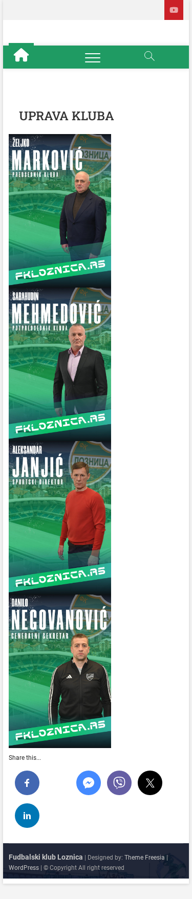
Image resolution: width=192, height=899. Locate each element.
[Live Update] (173, 10)
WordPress (24, 867)
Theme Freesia (144, 857)
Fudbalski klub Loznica (46, 857)
